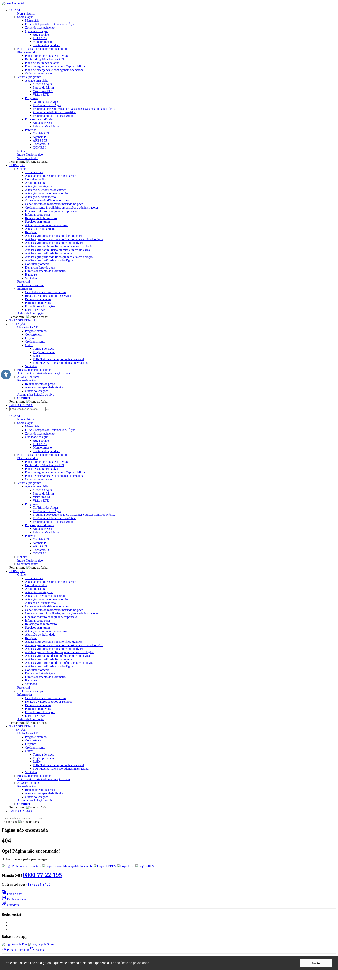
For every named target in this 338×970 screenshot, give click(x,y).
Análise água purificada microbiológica (49, 260)
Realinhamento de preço (40, 384)
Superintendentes (27, 158)
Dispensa (30, 338)
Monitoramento (42, 41)
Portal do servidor (15, 949)
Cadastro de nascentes (38, 73)
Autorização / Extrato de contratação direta (43, 373)
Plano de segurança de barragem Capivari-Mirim (55, 66)
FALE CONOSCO (21, 405)
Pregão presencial (44, 352)
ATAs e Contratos (28, 376)
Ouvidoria (11, 904)
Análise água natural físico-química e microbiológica (57, 249)
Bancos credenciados (38, 299)
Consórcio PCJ (42, 144)
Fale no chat (12, 894)
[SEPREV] (105, 866)
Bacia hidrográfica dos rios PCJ (44, 59)
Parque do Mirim (43, 87)
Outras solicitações (36, 391)
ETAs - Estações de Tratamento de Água (50, 24)
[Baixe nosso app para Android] (15, 944)
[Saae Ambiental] (13, 3)
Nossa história (26, 13)
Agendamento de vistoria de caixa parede (50, 175)
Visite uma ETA (43, 91)
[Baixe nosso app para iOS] (41, 944)
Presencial (23, 281)
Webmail (38, 949)
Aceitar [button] (316, 963)
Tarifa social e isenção (30, 285)
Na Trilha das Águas (45, 101)
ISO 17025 (40, 38)
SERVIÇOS (17, 165)
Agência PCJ (41, 137)
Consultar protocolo (37, 264)
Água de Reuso (42, 122)
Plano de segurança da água (42, 62)
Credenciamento (35, 341)
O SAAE (15, 10)
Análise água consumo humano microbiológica (54, 242)
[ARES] (144, 866)
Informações (24, 288)
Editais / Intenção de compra (34, 369)
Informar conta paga (37, 214)
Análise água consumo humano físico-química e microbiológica (64, 239)
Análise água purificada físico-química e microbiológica (59, 257)
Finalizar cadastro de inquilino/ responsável (51, 211)
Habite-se (31, 274)
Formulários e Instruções (40, 306)
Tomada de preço (43, 348)
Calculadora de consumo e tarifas (45, 292)
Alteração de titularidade (40, 228)
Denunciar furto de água (40, 267)
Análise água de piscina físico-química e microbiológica (59, 246)
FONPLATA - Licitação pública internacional (61, 362)
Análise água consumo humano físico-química (53, 235)
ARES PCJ (40, 140)
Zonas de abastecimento (40, 27)
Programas (31, 98)
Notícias (22, 151)
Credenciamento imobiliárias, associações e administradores (61, 207)
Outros (29, 345)
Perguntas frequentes (38, 302)
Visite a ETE (41, 94)
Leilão (37, 355)
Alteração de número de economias (46, 193)
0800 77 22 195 (42, 874)
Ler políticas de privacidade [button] (130, 963)
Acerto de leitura (35, 182)
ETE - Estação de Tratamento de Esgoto (42, 48)
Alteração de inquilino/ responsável (46, 225)
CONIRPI (39, 147)
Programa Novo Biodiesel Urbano (54, 115)
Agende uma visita (36, 80)
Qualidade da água (36, 31)
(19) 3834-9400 (38, 884)
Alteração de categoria (39, 186)
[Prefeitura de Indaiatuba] (22, 866)
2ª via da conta (34, 172)
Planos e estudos (27, 52)
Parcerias (30, 130)
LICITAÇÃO (17, 324)
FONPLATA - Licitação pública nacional (58, 359)
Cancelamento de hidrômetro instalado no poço (54, 204)
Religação (31, 232)
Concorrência (33, 334)
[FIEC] (126, 866)
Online (21, 168)
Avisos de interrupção (30, 313)
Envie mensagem (15, 899)
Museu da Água (43, 84)
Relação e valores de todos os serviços (48, 295)
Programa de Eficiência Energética (54, 112)
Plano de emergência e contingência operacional (54, 70)
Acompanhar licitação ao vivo (35, 394)
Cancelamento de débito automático (47, 200)
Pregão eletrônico (36, 331)
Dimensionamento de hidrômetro (45, 271)
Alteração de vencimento (40, 197)
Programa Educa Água (47, 105)
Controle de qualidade (46, 45)
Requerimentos (26, 380)
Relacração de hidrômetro (41, 218)
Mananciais (32, 20)
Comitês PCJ (41, 133)
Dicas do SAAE (35, 309)
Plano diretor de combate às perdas (46, 55)
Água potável (41, 34)
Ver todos (31, 278)
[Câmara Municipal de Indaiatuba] (68, 866)
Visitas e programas (29, 77)
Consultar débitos (36, 179)
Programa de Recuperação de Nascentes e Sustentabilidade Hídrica (74, 108)
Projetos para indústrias (39, 119)
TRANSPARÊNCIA (22, 320)
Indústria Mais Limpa (46, 126)
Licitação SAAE (27, 327)
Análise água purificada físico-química (48, 253)
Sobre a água (25, 17)
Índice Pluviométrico (30, 154)
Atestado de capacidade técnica (44, 387)
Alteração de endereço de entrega (45, 189)
